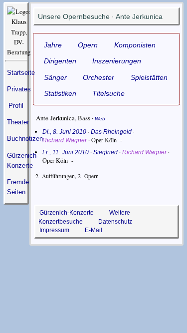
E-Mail (93, 230)
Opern (88, 45)
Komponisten (135, 45)
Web (100, 118)
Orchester (98, 77)
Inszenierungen (116, 61)
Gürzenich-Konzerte (66, 212)
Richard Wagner (64, 140)
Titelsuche (108, 93)
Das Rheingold (111, 131)
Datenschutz (115, 221)
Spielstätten (149, 77)
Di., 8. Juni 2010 (64, 131)
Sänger (55, 77)
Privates (19, 89)
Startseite (21, 72)
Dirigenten (60, 61)
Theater (18, 122)
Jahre (53, 45)
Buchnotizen (25, 138)
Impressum (54, 230)
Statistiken (60, 93)
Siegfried (105, 152)
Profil (15, 105)
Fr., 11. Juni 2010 (65, 152)
